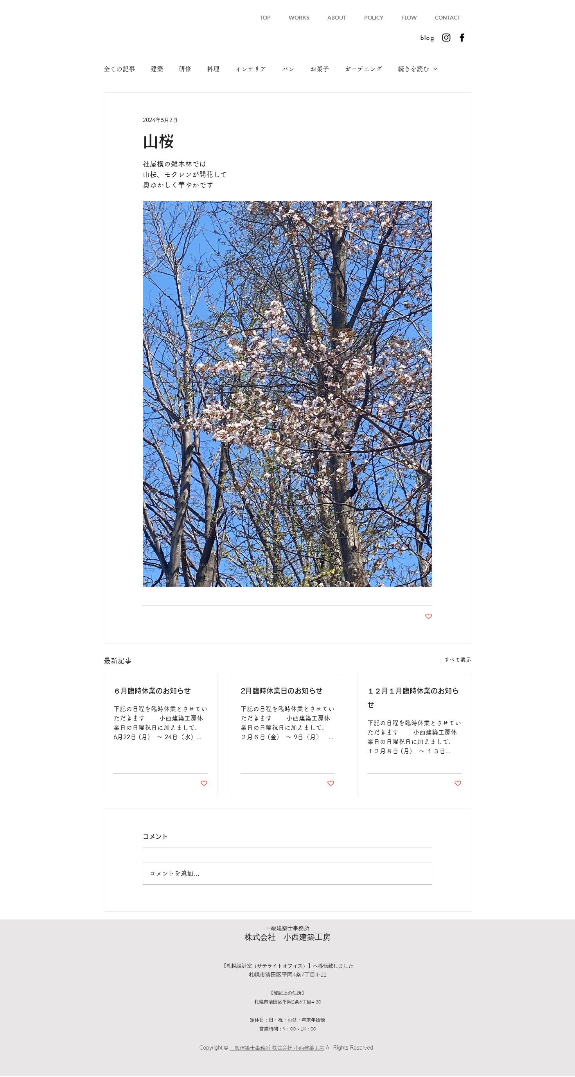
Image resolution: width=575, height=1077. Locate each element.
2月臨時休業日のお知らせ (282, 690)
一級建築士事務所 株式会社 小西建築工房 (277, 1047)
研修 (185, 69)
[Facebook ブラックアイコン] (461, 37)
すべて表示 (457, 659)
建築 (157, 69)
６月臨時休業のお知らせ (152, 690)
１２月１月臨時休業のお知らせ (413, 697)
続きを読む (413, 69)
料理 (213, 69)
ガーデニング (363, 69)
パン (288, 69)
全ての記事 (119, 69)
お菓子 (319, 69)
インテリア (250, 69)
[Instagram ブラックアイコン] (446, 37)
